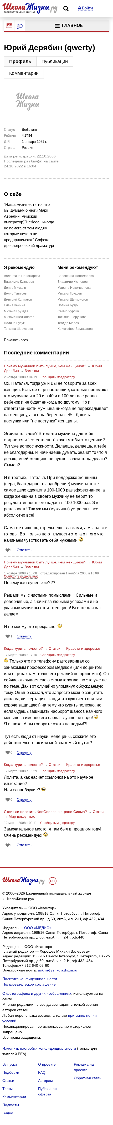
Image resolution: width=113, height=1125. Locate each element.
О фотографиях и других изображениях (36, 993)
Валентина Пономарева (15, 276)
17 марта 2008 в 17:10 (21, 655)
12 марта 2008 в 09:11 (21, 823)
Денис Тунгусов (15, 293)
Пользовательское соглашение (29, 984)
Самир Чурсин (68, 311)
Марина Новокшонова (69, 288)
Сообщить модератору (57, 377)
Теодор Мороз (68, 323)
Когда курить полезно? (23, 648)
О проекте (47, 1064)
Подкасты (10, 1105)
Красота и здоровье (83, 648)
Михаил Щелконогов (15, 317)
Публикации (55, 61)
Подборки (10, 1072)
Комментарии (24, 73)
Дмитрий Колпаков (15, 299)
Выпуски (9, 1064)
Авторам (45, 1080)
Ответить (24, 550)
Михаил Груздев (15, 311)
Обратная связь (87, 1078)
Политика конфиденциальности (29, 979)
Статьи (54, 648)
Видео (7, 1113)
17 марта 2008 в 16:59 (21, 771)
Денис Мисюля (15, 288)
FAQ (41, 1072)
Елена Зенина (14, 305)
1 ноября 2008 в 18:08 (21, 573)
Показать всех (16, 340)
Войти (87, 8)
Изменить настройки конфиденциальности (39, 1048)
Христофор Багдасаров (69, 329)
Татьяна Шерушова (15, 329)
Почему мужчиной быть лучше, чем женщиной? (45, 366)
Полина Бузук (14, 323)
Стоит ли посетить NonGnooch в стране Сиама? (45, 812)
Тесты (7, 1089)
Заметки (32, 371)
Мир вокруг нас (22, 816)
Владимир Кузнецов (15, 282)
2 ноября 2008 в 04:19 (21, 377)
